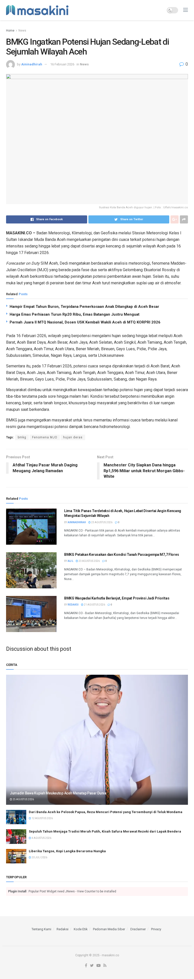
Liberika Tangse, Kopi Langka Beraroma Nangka (67, 851)
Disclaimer (138, 929)
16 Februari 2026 (62, 64)
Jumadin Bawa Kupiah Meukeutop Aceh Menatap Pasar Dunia (58, 793)
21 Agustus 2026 (94, 604)
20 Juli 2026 (39, 857)
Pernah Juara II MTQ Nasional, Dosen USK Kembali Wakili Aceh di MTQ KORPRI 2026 (85, 322)
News (22, 30)
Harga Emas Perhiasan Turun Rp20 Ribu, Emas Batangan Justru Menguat (74, 314)
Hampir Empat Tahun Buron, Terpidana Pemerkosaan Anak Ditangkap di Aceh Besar (84, 306)
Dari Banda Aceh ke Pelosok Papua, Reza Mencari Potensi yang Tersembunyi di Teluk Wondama (105, 812)
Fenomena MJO (44, 437)
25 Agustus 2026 (23, 799)
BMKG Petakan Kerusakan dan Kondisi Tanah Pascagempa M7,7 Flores (121, 555)
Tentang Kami (41, 929)
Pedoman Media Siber (109, 929)
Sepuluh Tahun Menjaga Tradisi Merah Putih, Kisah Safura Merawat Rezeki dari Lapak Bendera (105, 831)
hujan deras (73, 437)
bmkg (22, 437)
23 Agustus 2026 (101, 522)
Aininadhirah (31, 64)
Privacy (156, 929)
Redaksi (73, 604)
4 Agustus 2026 (41, 838)
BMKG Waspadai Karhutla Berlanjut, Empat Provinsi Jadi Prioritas (116, 598)
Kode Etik (81, 929)
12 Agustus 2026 (42, 818)
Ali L (70, 561)
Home (10, 30)
